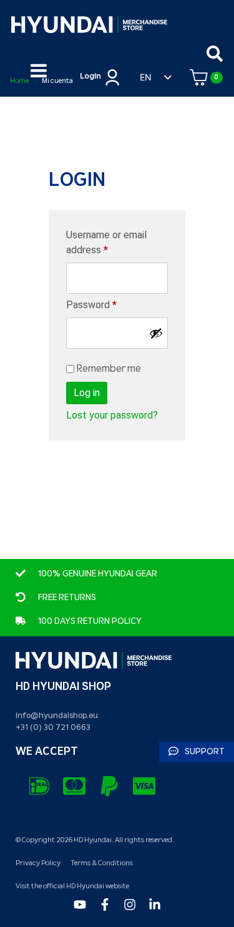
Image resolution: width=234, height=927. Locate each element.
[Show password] (156, 333)
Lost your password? (112, 415)
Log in (87, 393)
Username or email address (106, 242)
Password (110, 304)
